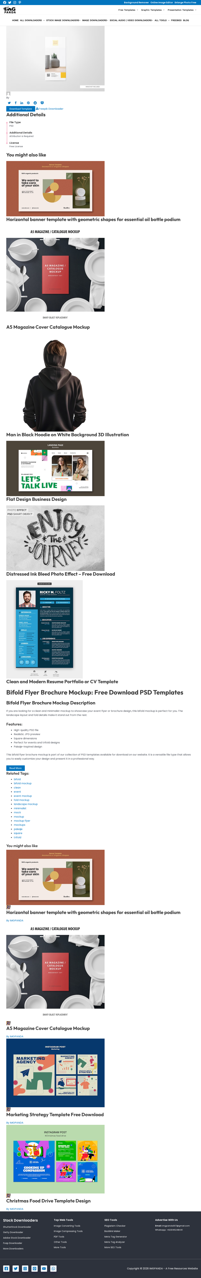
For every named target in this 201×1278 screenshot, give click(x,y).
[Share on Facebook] (15, 103)
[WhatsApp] (53, 1268)
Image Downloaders (94, 20)
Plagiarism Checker (114, 1225)
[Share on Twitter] (9, 103)
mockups (19, 825)
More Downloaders (13, 1248)
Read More (15, 768)
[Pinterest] (19, 2)
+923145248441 (175, 1229)
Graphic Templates (151, 10)
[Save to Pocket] (42, 103)
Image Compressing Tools (68, 1231)
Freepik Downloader (50, 109)
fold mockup (21, 800)
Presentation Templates (180, 10)
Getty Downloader (13, 1232)
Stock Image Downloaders (62, 20)
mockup (19, 816)
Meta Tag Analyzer (114, 1242)
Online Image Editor (161, 2)
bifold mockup (23, 783)
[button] (136, 9)
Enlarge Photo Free (185, 2)
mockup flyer (22, 821)
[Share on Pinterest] (28, 103)
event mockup (23, 796)
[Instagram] (14, 2)
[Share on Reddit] (35, 103)
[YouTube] (44, 1268)
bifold (17, 779)
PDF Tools (59, 1236)
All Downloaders (31, 20)
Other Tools (60, 1242)
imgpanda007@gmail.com (176, 1225)
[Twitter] (9, 2)
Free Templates (126, 10)
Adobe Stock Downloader (17, 1237)
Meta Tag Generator (115, 1236)
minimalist (20, 808)
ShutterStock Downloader (17, 1227)
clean (17, 787)
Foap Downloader (12, 1243)
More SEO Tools (112, 1247)
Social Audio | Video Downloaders (131, 20)
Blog (186, 20)
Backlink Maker (112, 1231)
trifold (17, 837)
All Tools (161, 20)
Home (15, 20)
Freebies (176, 20)
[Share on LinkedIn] (22, 103)
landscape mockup (26, 804)
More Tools (60, 1247)
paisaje (18, 829)
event (17, 792)
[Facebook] (4, 2)
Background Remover (136, 2)
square (18, 833)
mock (17, 812)
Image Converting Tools (67, 1225)
